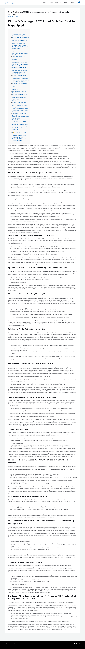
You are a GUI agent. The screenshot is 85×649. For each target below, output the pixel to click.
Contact (73, 2)
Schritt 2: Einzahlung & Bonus (18, 61)
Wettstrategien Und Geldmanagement (20, 37)
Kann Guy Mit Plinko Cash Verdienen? (20, 105)
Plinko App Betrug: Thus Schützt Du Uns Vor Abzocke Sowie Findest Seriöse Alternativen (20, 122)
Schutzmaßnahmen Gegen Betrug (19, 83)
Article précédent (14, 636)
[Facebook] (74, 643)
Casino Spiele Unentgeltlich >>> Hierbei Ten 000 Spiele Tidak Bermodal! (19, 58)
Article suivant (71, 636)
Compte (65, 2)
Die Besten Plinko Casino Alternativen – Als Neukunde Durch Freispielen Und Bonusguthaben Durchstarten (20, 80)
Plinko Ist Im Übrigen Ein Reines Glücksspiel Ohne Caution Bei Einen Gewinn (19, 41)
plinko (10, 17)
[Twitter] (76, 643)
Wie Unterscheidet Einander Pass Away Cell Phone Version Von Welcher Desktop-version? (20, 64)
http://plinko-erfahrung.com (33, 179)
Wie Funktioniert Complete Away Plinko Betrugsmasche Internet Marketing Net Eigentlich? (19, 72)
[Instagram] (79, 643)
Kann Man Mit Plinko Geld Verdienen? (20, 131)
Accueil (44, 2)
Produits (57, 2)
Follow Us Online (15, 100)
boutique (51, 2)
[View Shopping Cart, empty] (78, 2)
